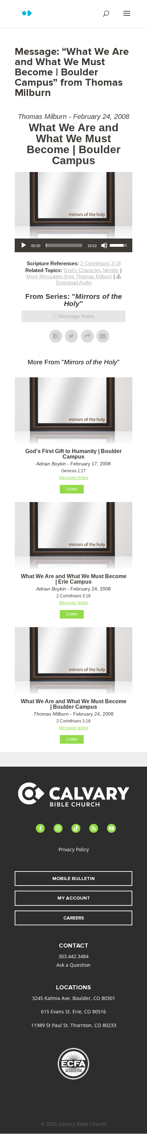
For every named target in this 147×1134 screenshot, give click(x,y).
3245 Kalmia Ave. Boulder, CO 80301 (73, 998)
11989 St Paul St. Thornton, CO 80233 (73, 1025)
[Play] (23, 245)
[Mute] (104, 245)
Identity (111, 270)
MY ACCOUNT (73, 898)
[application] (73, 245)
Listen (72, 489)
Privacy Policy (73, 849)
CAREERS (73, 918)
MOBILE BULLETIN (73, 878)
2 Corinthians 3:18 (100, 263)
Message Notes (76, 316)
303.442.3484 (73, 956)
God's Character (82, 270)
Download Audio (74, 282)
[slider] (64, 245)
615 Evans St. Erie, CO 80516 (73, 1011)
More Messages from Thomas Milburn (69, 276)
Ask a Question (73, 965)
